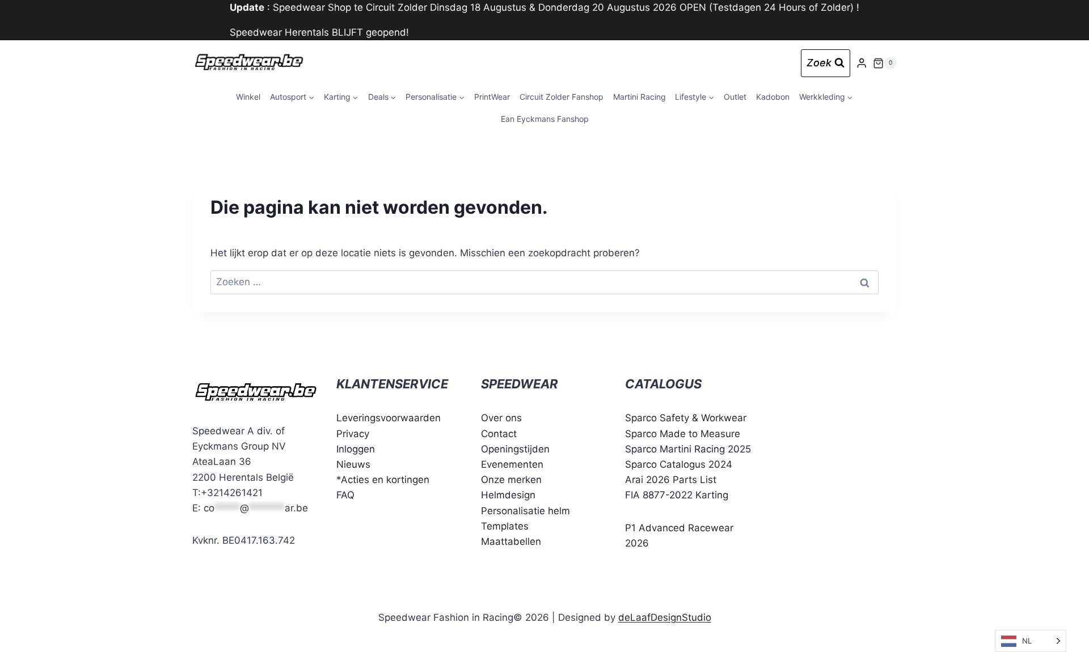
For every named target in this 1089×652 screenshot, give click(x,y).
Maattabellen (511, 541)
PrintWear (492, 96)
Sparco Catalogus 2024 (678, 464)
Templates (505, 526)
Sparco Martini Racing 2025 (688, 449)
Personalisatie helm (525, 510)
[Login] (861, 63)
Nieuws (353, 464)
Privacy (352, 433)
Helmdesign (508, 495)
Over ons (501, 418)
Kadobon (773, 96)
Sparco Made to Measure (682, 433)
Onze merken (511, 479)
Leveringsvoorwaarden (388, 418)
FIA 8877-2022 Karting (676, 495)
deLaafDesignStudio (664, 617)
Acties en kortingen (385, 479)
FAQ (345, 495)
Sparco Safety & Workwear (685, 418)
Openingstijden (515, 449)
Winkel (248, 96)
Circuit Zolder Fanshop (561, 96)
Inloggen (355, 449)
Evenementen (512, 464)
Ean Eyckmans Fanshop (545, 119)
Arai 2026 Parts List (670, 479)
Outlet (735, 96)
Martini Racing (639, 96)
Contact (499, 433)
